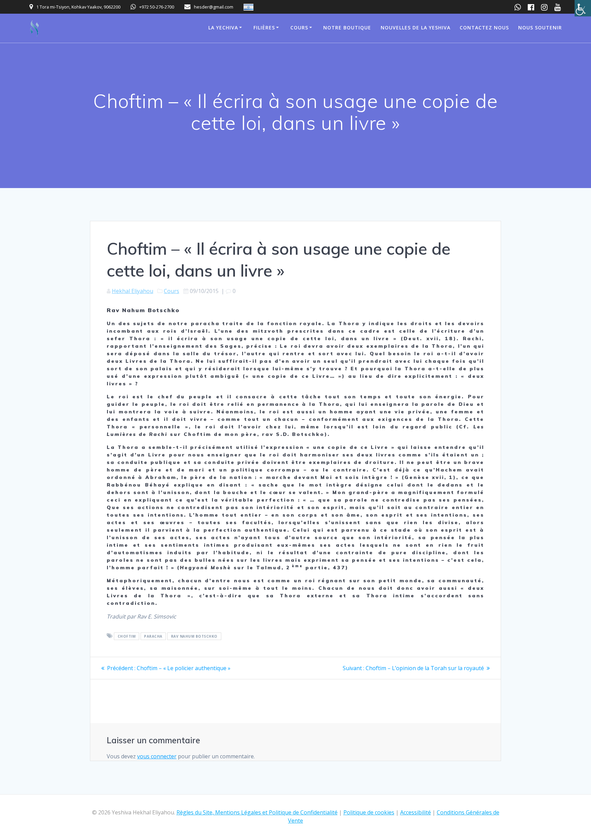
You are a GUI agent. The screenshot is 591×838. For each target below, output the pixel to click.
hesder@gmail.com (213, 7)
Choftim (127, 636)
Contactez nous (484, 27)
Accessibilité (415, 812)
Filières (264, 27)
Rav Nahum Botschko (194, 636)
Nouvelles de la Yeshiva (415, 27)
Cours (299, 27)
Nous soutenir (540, 27)
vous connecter (156, 756)
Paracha (153, 636)
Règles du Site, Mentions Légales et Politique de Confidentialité (257, 812)
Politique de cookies (368, 812)
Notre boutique (347, 27)
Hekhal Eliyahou (132, 291)
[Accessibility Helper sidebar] (583, 8)
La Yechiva (223, 27)
